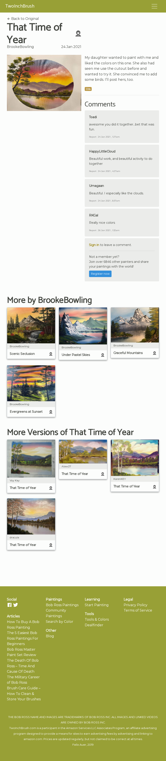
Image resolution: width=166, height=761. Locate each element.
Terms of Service (138, 610)
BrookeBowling (20, 47)
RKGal (93, 215)
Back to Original (24, 19)
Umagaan (96, 186)
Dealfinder (94, 625)
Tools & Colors (97, 619)
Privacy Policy (135, 605)
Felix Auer (79, 744)
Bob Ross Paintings (62, 605)
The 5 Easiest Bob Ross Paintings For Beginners (22, 638)
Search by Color (59, 622)
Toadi (93, 117)
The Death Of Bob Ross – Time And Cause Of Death (23, 666)
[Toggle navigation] (154, 6)
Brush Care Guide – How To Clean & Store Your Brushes (24, 693)
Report (92, 136)
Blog (50, 636)
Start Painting (97, 605)
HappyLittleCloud (102, 151)
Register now (100, 273)
